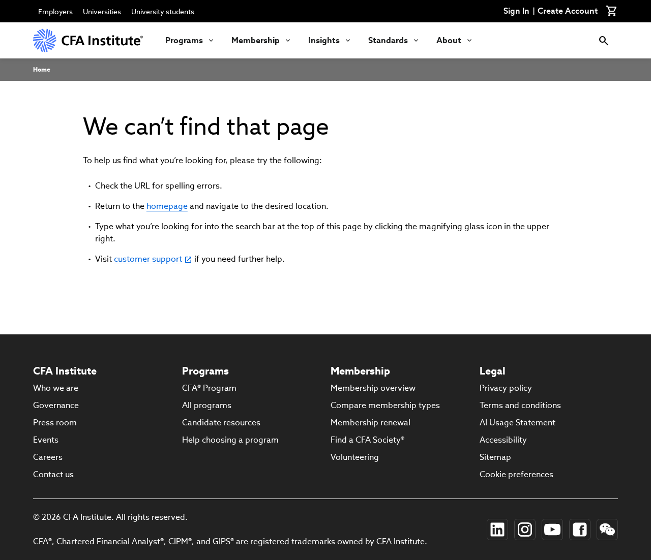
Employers (55, 11)
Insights (324, 40)
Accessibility (503, 439)
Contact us (53, 474)
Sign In (516, 11)
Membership (255, 40)
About (448, 40)
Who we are (55, 388)
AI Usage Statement (517, 422)
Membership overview (373, 388)
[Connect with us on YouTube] (552, 529)
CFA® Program (209, 388)
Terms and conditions (520, 405)
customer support (148, 259)
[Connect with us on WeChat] (607, 529)
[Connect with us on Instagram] (525, 529)
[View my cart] (612, 11)
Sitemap (495, 457)
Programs (184, 40)
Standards (388, 40)
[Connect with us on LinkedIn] (497, 529)
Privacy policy (506, 388)
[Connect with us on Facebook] (579, 529)
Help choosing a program (230, 439)
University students (162, 11)
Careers (48, 457)
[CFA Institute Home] (89, 40)
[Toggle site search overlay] (603, 40)
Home (41, 69)
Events (45, 439)
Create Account (568, 11)
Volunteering (355, 457)
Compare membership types (385, 405)
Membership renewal (370, 422)
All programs (206, 405)
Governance (56, 405)
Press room (55, 422)
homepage (167, 206)
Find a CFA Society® (367, 439)
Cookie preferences (516, 474)
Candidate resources (221, 422)
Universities (102, 11)
